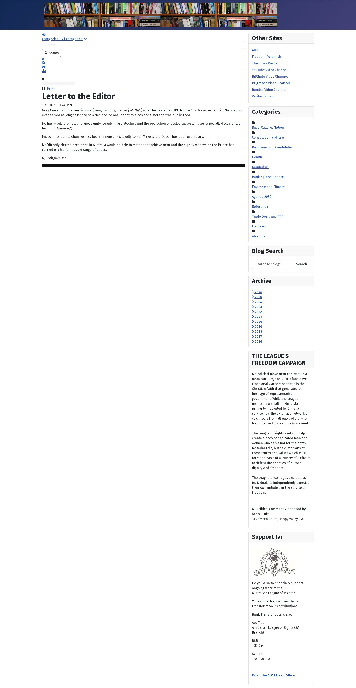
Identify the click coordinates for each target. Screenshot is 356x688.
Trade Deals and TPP (268, 216)
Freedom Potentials (267, 57)
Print (51, 89)
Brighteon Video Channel (271, 83)
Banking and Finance (268, 177)
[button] (143, 63)
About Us (258, 236)
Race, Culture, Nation (268, 127)
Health (257, 157)
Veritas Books (262, 96)
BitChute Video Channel (270, 76)
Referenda (260, 207)
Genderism (260, 167)
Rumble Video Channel (269, 90)
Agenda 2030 (261, 197)
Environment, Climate (268, 187)
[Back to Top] (349, 680)
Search (53, 53)
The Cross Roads (264, 63)
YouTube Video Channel (269, 70)
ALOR (256, 50)
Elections (259, 226)
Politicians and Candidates (272, 147)
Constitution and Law (268, 137)
